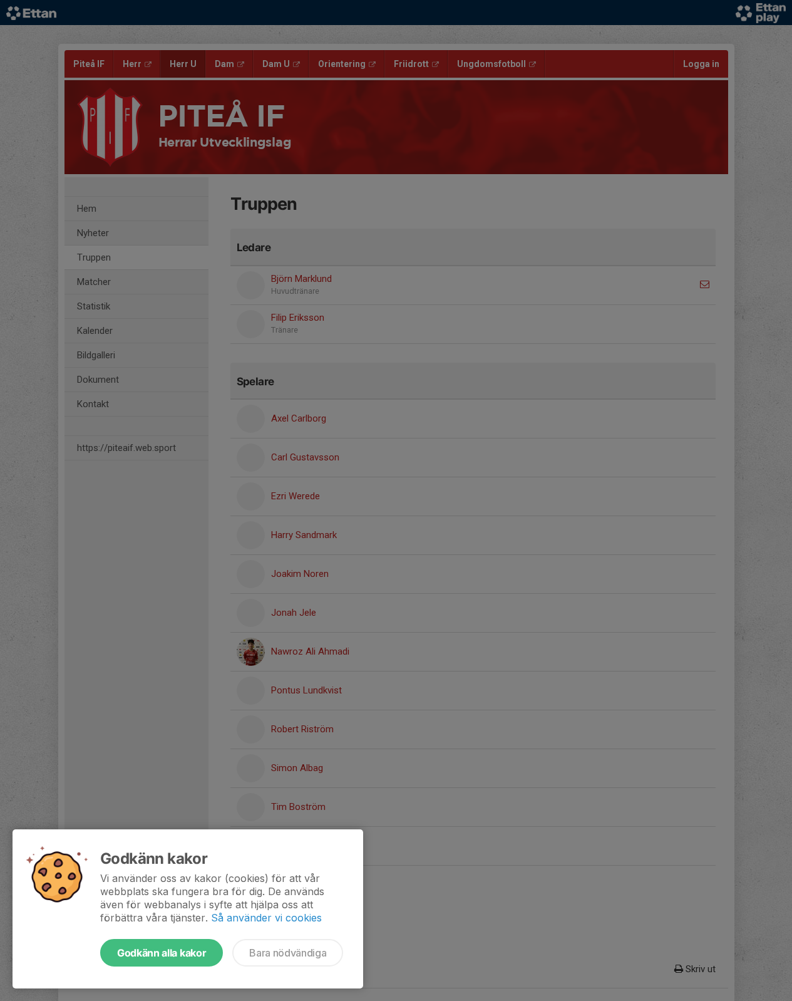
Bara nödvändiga (287, 953)
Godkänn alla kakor (161, 953)
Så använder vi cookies (266, 917)
